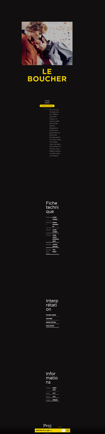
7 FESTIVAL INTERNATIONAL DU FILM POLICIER (47, 47)
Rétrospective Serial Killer (47, 105)
